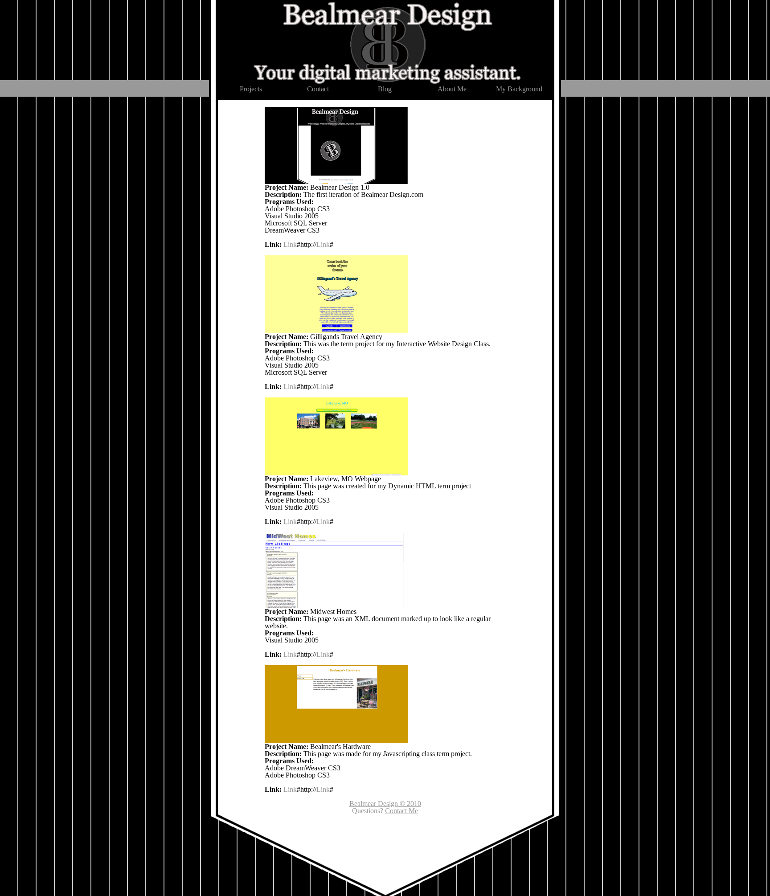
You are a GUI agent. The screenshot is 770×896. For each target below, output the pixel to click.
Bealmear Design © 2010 (385, 803)
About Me (452, 89)
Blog (385, 89)
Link (290, 244)
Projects (251, 89)
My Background (519, 89)
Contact (318, 89)
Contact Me (401, 810)
